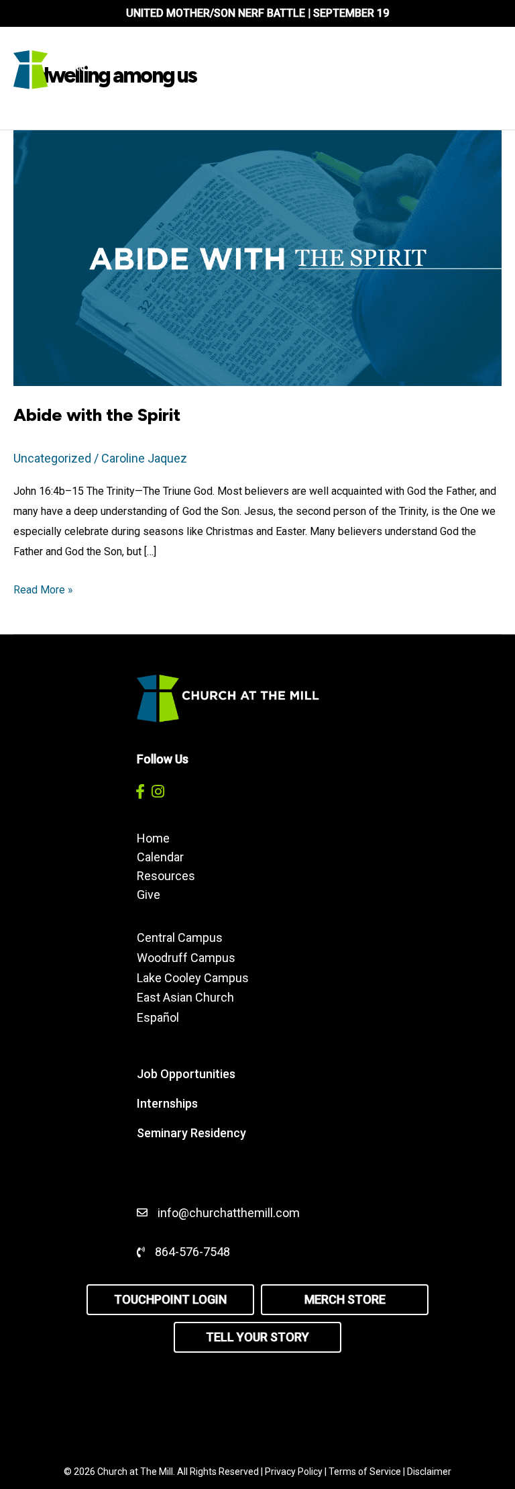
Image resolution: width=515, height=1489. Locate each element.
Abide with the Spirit (96, 415)
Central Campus (180, 937)
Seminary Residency (191, 1133)
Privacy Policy (294, 1471)
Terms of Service (365, 1471)
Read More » (43, 591)
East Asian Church (185, 997)
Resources (166, 875)
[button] (139, 791)
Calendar (160, 856)
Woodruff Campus (186, 958)
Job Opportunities (186, 1074)
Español (158, 1017)
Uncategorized (52, 458)
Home (153, 838)
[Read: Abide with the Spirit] (257, 257)
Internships (167, 1103)
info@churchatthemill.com (230, 1213)
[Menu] (463, 69)
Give (148, 894)
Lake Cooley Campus (193, 978)
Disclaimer (429, 1471)
